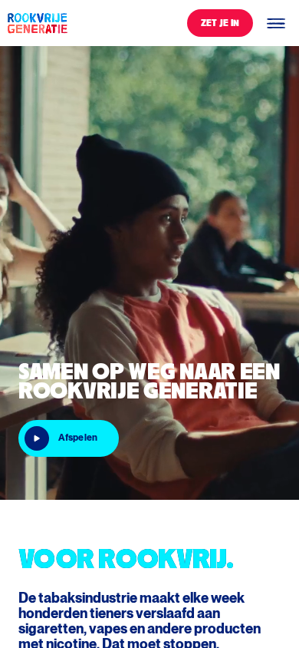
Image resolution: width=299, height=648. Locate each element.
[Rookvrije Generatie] (36, 23)
